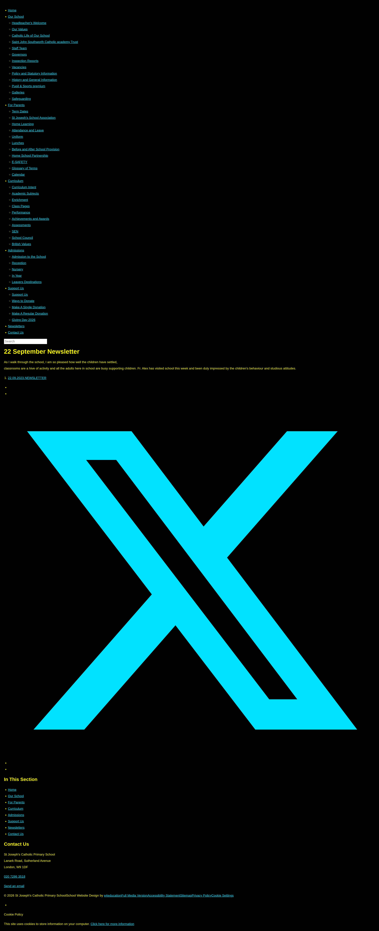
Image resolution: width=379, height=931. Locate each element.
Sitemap (186, 895)
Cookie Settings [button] (222, 895)
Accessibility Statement (164, 895)
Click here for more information (112, 924)
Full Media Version (134, 895)
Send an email (14, 886)
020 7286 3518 (14, 876)
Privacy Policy (201, 895)
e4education (112, 895)
